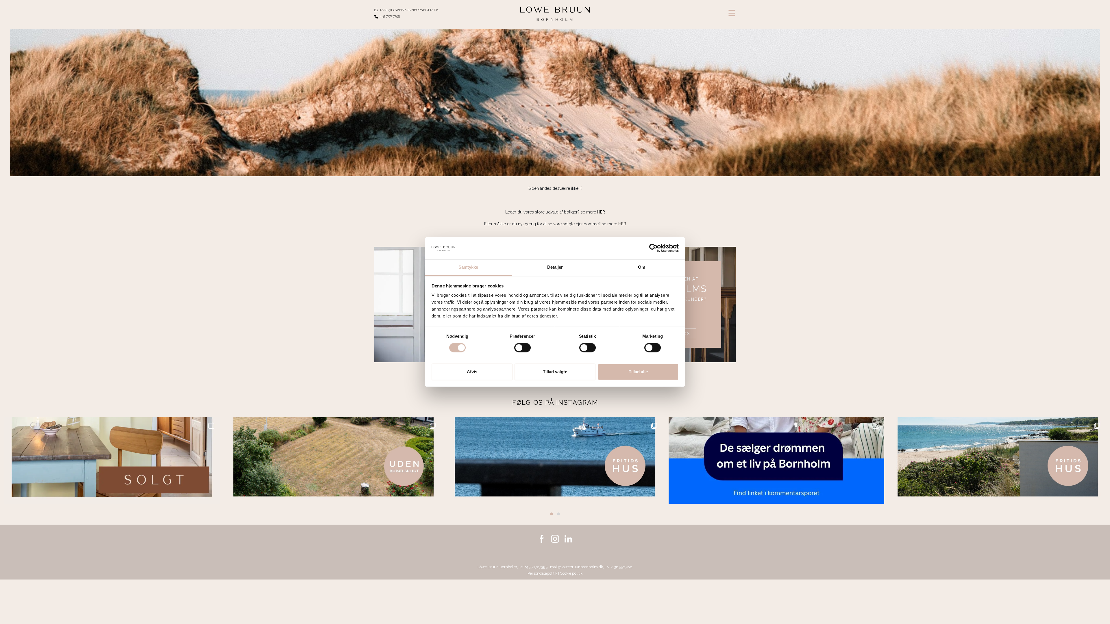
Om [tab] (641, 267)
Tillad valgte (555, 371)
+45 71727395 (536, 567)
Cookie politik (571, 573)
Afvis (472, 371)
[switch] (522, 347)
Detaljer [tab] (555, 267)
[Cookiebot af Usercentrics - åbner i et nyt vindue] (653, 248)
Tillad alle (638, 371)
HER (601, 212)
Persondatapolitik (542, 573)
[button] (551, 514)
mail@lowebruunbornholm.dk (576, 567)
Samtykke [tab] (468, 267)
